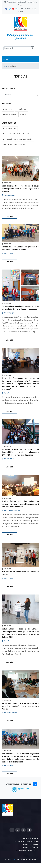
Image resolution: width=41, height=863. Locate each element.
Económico (21, 109)
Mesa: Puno (7, 393)
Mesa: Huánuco (8, 765)
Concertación (9, 128)
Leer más (9, 216)
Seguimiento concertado (14, 144)
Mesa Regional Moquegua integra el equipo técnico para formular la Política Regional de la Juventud (20, 188)
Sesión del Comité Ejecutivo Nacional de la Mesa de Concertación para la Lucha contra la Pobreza (20, 706)
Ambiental (8, 109)
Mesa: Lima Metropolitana (11, 510)
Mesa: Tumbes (8, 253)
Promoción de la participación (17, 139)
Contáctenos (28, 8)
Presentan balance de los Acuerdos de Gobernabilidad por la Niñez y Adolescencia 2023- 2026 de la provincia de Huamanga (20, 452)
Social (23, 114)
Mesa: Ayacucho (8, 459)
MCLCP (12, 859)
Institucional (9, 114)
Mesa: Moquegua (8, 195)
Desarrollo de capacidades (16, 134)
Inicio (5, 66)
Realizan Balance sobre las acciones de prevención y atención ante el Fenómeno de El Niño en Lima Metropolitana (20, 504)
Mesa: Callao (7, 641)
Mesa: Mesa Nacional (10, 713)
